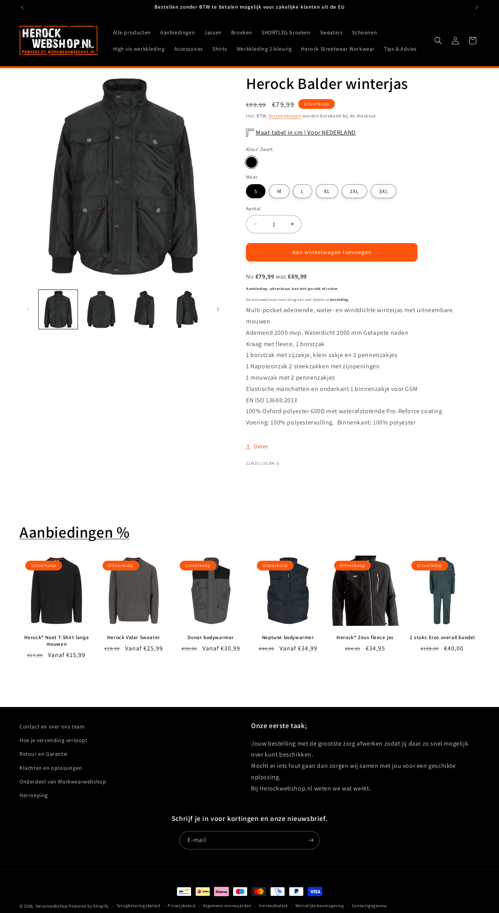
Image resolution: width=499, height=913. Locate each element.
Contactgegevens (370, 905)
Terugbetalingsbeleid (138, 905)
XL (327, 191)
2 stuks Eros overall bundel (442, 637)
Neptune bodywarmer (288, 637)
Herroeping (33, 795)
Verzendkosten (285, 116)
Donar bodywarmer (211, 637)
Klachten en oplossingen (50, 767)
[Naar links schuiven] (28, 309)
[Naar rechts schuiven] (217, 309)
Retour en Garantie (43, 753)
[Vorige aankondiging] (22, 7)
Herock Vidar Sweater (133, 637)
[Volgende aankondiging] (476, 7)
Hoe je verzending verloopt (53, 740)
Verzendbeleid (273, 905)
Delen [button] (261, 446)
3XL (383, 191)
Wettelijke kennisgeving (320, 905)
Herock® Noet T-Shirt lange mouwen (56, 640)
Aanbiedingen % (74, 532)
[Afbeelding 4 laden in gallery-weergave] (187, 309)
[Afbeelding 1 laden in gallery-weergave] (58, 309)
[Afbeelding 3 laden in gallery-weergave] (144, 309)
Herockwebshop (51, 906)
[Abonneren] (310, 840)
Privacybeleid (181, 905)
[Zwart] (251, 162)
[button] (438, 40)
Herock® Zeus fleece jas (365, 637)
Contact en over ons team (52, 726)
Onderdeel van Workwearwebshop (62, 781)
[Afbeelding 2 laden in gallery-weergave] (100, 309)
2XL (354, 191)
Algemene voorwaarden (227, 905)
